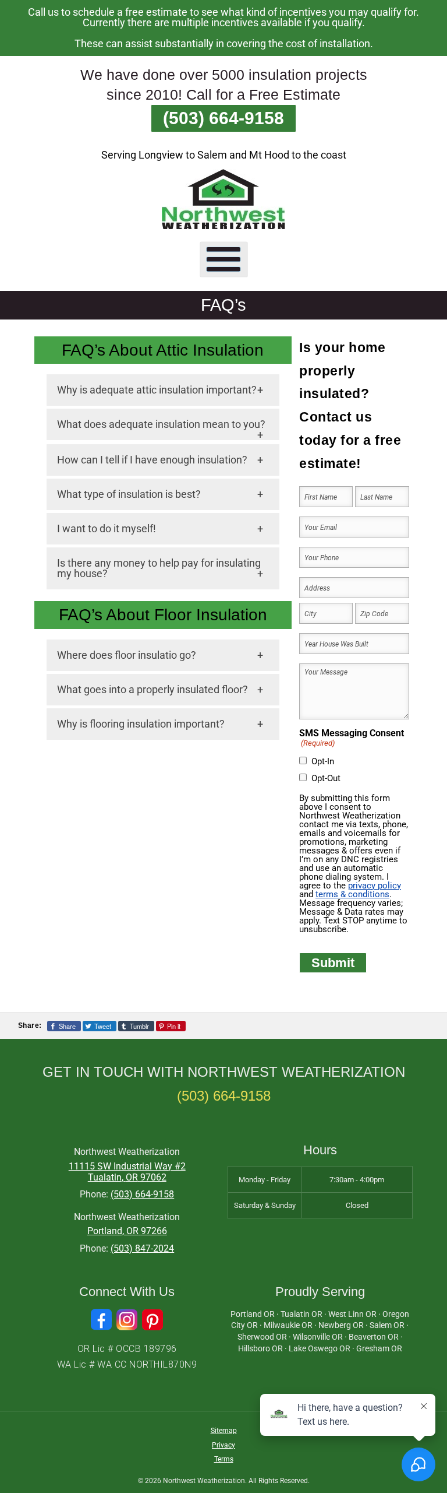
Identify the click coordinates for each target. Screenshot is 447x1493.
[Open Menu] (224, 259)
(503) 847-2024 (142, 1248)
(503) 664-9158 (223, 118)
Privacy (223, 1445)
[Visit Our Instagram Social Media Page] (126, 1319)
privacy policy (374, 885)
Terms (223, 1459)
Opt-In (322, 761)
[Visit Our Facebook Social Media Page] (101, 1319)
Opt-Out (325, 778)
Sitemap (224, 1431)
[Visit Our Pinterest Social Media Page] (152, 1319)
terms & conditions (352, 894)
